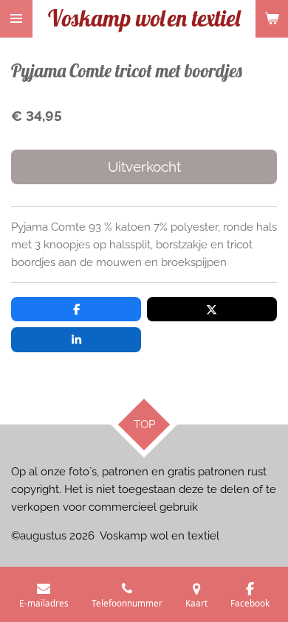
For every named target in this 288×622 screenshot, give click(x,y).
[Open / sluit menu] (16, 19)
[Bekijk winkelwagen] (272, 19)
